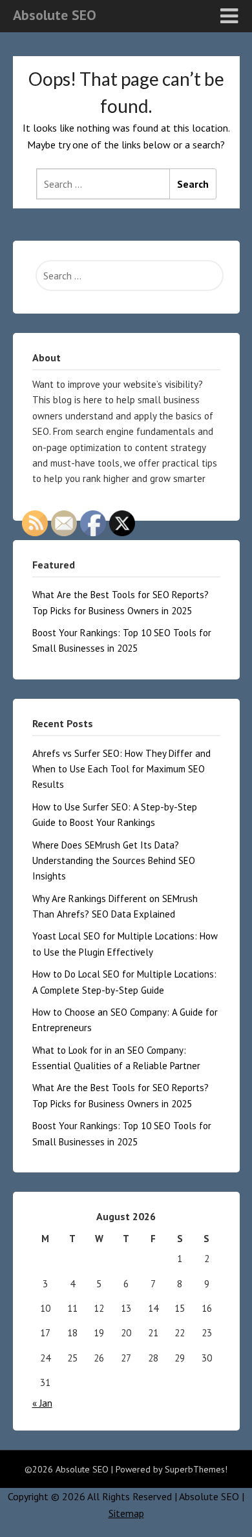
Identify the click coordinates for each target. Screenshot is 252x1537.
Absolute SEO (54, 15)
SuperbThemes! (196, 1469)
